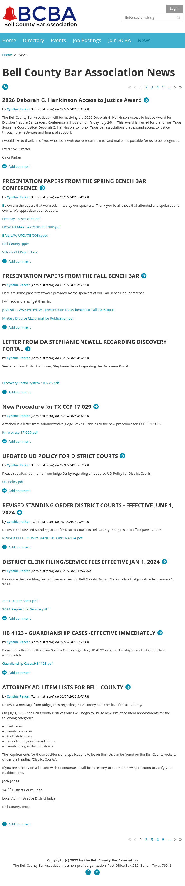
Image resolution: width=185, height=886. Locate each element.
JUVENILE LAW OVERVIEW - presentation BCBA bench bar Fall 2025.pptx (58, 309)
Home (7, 54)
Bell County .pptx (15, 243)
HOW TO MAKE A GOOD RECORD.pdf (31, 227)
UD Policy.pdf (12, 481)
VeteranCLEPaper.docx (19, 252)
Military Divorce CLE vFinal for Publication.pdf (38, 318)
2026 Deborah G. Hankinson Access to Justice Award (72, 100)
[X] (97, 872)
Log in (174, 8)
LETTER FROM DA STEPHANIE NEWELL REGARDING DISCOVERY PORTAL (84, 345)
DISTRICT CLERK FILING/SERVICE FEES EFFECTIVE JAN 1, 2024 (81, 561)
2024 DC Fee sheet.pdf (19, 600)
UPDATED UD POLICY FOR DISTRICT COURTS (60, 456)
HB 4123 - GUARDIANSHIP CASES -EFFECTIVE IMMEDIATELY (78, 633)
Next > (175, 87)
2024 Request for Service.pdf (24, 609)
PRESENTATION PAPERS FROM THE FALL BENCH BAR (70, 275)
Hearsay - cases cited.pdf (21, 218)
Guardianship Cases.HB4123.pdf (27, 663)
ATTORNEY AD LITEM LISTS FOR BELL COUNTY (62, 687)
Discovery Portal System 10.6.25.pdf (30, 383)
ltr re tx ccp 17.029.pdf (20, 432)
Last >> (180, 87)
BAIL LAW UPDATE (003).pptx (25, 235)
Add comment (20, 166)
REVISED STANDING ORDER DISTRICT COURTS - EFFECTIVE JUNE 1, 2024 (87, 509)
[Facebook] (88, 872)
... (169, 87)
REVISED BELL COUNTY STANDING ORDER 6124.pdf (42, 538)
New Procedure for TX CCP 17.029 (46, 406)
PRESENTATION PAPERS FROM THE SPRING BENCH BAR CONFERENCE (74, 185)
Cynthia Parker (18, 109)
